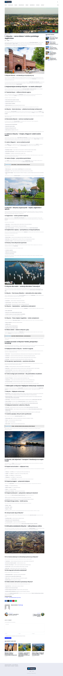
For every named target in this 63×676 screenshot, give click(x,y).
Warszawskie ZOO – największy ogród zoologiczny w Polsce (53, 59)
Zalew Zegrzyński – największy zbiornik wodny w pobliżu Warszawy (53, 53)
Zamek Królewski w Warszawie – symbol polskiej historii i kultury (54, 48)
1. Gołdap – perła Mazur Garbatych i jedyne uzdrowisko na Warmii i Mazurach (24, 654)
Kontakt (30, 671)
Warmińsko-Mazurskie (7, 34)
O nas (33, 671)
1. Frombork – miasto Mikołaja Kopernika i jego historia (13, 597)
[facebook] (46, 31)
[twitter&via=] (48, 31)
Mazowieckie (51, 46)
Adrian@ (8, 40)
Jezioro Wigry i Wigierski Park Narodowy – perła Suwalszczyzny (38, 654)
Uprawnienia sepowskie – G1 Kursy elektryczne (11, 664)
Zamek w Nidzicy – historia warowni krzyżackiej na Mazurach (11, 654)
